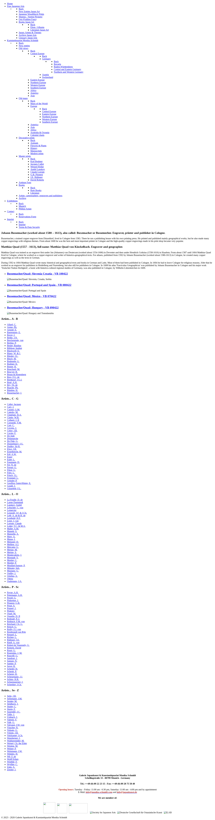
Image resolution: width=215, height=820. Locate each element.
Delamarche (12, 438)
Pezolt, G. (11, 598)
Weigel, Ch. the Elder (17, 743)
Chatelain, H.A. (14, 415)
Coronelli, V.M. (14, 422)
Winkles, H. (12, 754)
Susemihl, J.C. (13, 712)
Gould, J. (11, 486)
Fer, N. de (11, 465)
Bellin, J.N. (12, 337)
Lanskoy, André (14, 505)
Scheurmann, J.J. (15, 676)
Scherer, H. (12, 674)
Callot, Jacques (14, 404)
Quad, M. (11, 613)
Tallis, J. (11, 714)
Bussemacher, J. (14, 393)
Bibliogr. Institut (14, 348)
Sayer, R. (11, 666)
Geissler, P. (12, 480)
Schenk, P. (12, 671)
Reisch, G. (12, 626)
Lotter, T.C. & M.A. (16, 526)
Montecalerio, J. (14, 555)
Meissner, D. (13, 542)
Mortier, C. (12, 560)
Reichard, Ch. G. (15, 624)
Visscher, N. (12, 727)
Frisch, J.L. (12, 475)
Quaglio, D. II (13, 616)
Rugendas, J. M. (14, 653)
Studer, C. (11, 706)
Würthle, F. (12, 762)
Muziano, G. (13, 571)
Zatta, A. (11, 767)
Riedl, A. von (13, 642)
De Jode (11, 436)
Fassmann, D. (13, 462)
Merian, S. (12, 552)
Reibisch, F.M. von (16, 621)
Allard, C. (11, 324)
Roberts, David (14, 648)
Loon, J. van (13, 521)
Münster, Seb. (13, 568)
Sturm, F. (11, 709)
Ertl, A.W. (11, 454)
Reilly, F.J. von (14, 629)
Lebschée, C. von (15, 507)
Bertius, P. (11, 343)
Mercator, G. (13, 547)
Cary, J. (10, 407)
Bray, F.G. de (13, 377)
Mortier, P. (12, 563)
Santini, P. (11, 663)
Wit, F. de (11, 756)
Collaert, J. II (13, 420)
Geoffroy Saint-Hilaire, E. (19, 483)
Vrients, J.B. (12, 733)
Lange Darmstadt (15, 502)
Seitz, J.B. (11, 696)
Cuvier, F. (11, 433)
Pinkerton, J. (13, 600)
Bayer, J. (11, 335)
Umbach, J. (12, 717)
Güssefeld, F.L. (14, 488)
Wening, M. (12, 746)
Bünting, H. (12, 390)
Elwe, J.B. (12, 449)
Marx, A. (11, 536)
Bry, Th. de (12, 385)
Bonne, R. (12, 366)
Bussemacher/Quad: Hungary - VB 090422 (33, 307)
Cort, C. (10, 425)
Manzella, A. (13, 534)
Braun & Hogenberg (16, 374)
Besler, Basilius (14, 345)
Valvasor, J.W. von (15, 725)
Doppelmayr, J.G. (15, 444)
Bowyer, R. (12, 372)
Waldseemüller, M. (15, 740)
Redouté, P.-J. (13, 619)
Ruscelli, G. (12, 655)
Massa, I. (11, 539)
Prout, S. (11, 605)
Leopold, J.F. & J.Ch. (17, 513)
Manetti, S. (12, 531)
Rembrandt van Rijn (16, 632)
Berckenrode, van (15, 340)
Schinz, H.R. (13, 679)
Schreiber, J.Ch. (14, 684)
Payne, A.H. (12, 592)
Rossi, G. (11, 650)
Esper (9, 457)
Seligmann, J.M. (14, 698)
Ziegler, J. (11, 769)
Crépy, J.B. (12, 430)
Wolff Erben (12, 759)
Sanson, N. (12, 661)
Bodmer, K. (12, 364)
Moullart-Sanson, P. (16, 565)
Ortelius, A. (12, 576)
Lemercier (11, 510)
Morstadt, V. (12, 557)
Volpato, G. (12, 730)
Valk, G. (11, 722)
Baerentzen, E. (14, 332)
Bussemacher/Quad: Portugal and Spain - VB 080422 (39, 284)
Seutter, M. (12, 701)
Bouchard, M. (13, 369)
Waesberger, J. (13, 738)
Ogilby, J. (11, 573)
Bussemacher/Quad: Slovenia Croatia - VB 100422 (37, 273)
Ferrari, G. (12, 467)
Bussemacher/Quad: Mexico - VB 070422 (31, 296)
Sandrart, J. (12, 658)
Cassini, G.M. (13, 409)
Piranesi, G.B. (13, 603)
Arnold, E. (12, 330)
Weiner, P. (11, 748)
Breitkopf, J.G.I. (14, 380)
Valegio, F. (12, 719)
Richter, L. (12, 637)
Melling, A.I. (13, 544)
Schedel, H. (12, 669)
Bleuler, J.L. (12, 356)
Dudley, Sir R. (13, 446)
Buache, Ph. (12, 387)
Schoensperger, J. (15, 682)
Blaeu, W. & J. (14, 353)
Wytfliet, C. (12, 764)
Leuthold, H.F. (14, 518)
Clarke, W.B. (13, 417)
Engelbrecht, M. (14, 451)
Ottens (10, 578)
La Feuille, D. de (15, 499)
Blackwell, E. (13, 351)
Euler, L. (11, 459)
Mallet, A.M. (13, 528)
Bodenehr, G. (13, 361)
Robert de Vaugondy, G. (18, 645)
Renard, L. (12, 634)
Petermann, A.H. (15, 595)
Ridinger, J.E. (13, 640)
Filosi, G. (11, 470)
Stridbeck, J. (12, 704)
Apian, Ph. (12, 327)
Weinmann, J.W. (14, 751)
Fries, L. (11, 472)
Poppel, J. (11, 608)
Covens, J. (12, 428)
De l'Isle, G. (12, 441)
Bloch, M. (11, 358)
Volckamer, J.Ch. (15, 735)
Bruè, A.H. (12, 382)
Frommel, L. (13, 478)
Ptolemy (11, 611)
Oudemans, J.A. (14, 581)
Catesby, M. (12, 412)
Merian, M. (12, 549)
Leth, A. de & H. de (16, 515)
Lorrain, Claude (14, 523)
